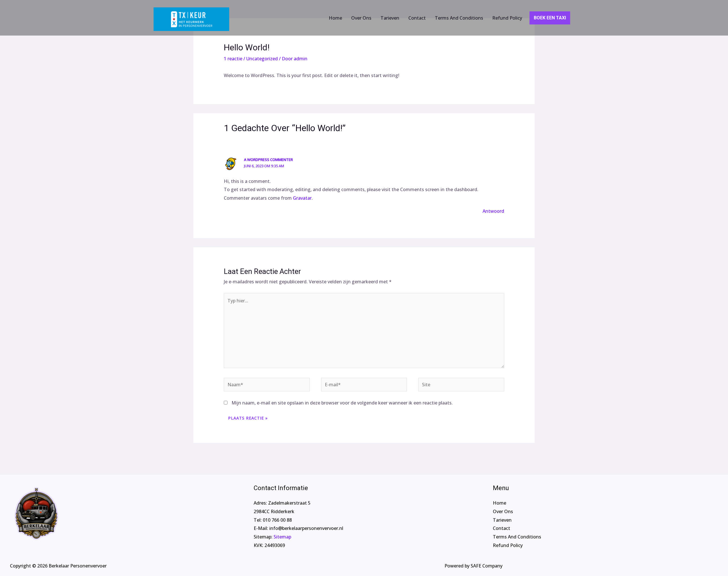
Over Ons (361, 18)
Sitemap (282, 537)
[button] (532, 17)
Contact (417, 18)
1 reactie (233, 58)
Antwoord (493, 211)
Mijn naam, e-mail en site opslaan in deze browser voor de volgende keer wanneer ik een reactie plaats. (342, 403)
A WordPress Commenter (268, 159)
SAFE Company (486, 566)
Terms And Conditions (459, 18)
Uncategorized (262, 58)
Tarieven (389, 18)
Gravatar (302, 198)
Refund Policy (507, 18)
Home (335, 18)
